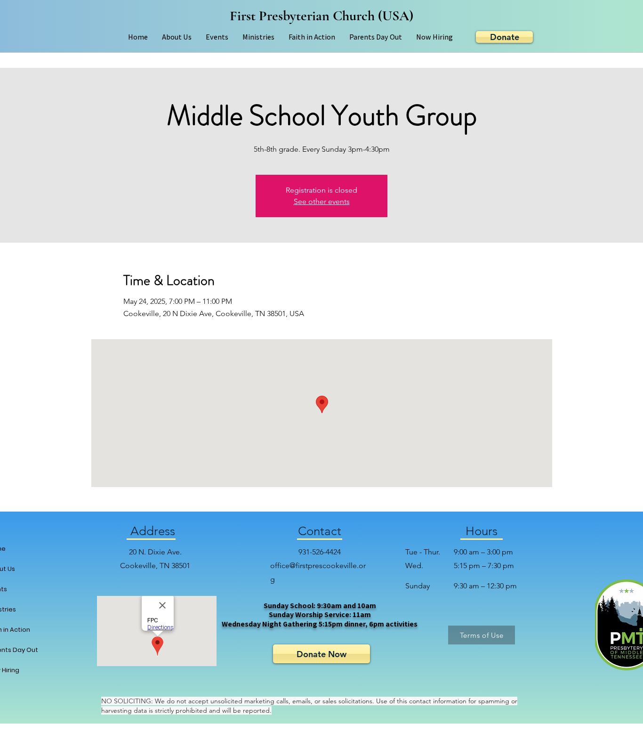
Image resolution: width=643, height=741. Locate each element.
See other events (322, 201)
